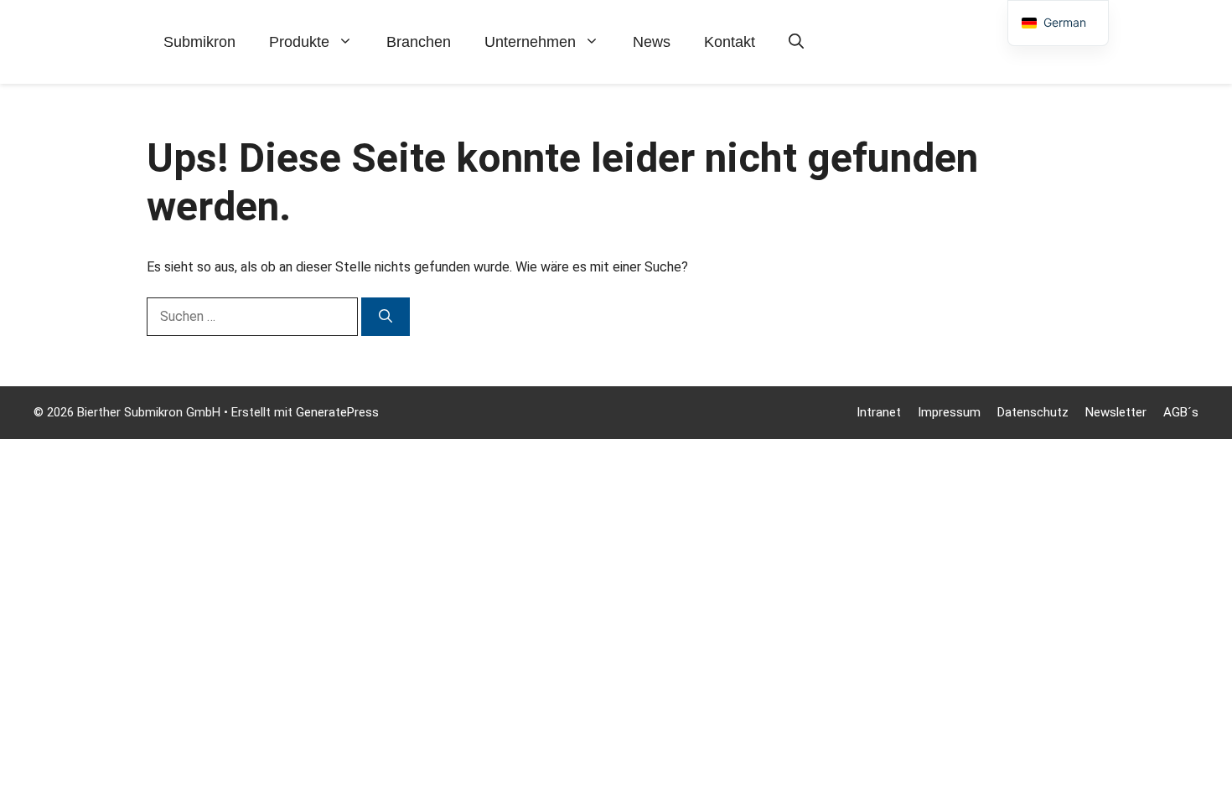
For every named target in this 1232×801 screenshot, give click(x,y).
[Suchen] (385, 316)
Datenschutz (1033, 412)
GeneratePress (337, 412)
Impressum (949, 412)
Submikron (199, 42)
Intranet (879, 412)
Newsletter (1116, 412)
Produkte (299, 42)
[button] (796, 42)
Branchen (418, 42)
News (651, 42)
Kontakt (729, 42)
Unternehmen (530, 42)
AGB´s (1180, 412)
